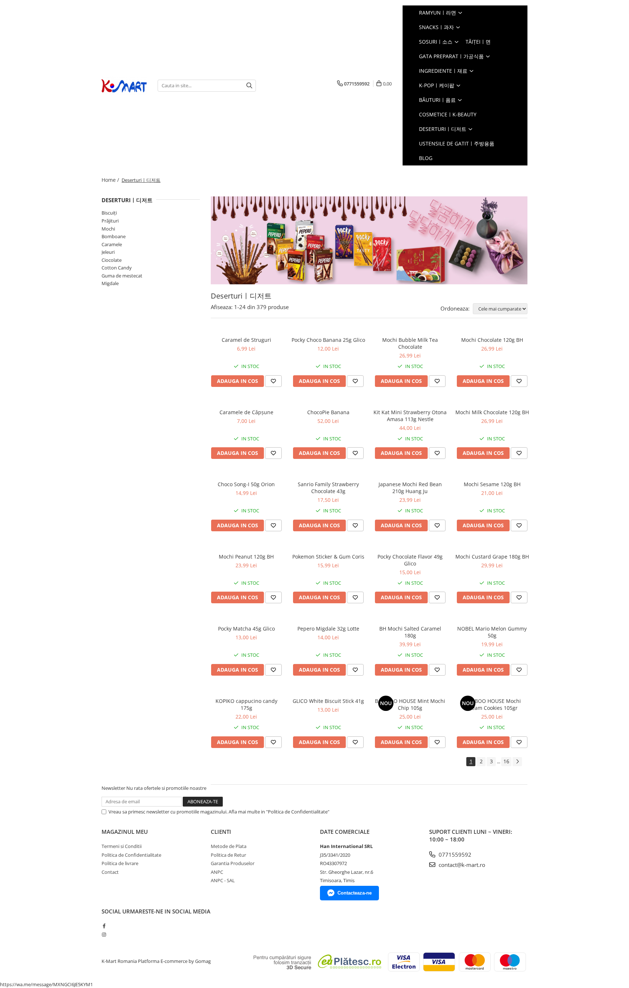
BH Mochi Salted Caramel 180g (410, 632)
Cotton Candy (117, 267)
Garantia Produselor (232, 863)
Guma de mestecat (122, 275)
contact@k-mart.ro (461, 864)
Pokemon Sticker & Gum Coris (328, 556)
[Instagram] (104, 934)
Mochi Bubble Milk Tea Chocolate (410, 343)
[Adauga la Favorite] (273, 381)
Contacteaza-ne (354, 893)
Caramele (112, 244)
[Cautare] (249, 86)
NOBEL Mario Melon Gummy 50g (492, 632)
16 (506, 761)
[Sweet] (369, 240)
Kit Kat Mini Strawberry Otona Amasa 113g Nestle (410, 416)
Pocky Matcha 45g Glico (246, 628)
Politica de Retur (228, 855)
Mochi (108, 228)
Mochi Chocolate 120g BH (492, 339)
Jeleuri (108, 252)
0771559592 (454, 854)
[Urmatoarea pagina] (517, 761)
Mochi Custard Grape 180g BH (492, 556)
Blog (425, 158)
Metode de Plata (228, 846)
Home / (111, 179)
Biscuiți (109, 212)
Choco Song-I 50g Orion (246, 484)
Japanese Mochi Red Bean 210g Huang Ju (410, 488)
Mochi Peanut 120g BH (246, 556)
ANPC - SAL (223, 880)
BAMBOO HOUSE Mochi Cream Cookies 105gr (492, 704)
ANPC (217, 872)
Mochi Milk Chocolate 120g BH (492, 412)
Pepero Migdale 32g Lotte (328, 628)
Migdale (110, 283)
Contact (110, 872)
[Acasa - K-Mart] (124, 85)
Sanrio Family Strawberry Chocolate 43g (328, 488)
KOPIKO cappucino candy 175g (246, 704)
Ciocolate (112, 260)
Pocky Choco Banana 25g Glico (328, 339)
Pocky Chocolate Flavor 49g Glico (410, 560)
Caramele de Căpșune (246, 412)
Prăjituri (110, 220)
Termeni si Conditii (122, 846)
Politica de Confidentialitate (131, 855)
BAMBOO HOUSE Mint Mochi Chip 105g (410, 704)
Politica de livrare (120, 863)
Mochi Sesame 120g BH (492, 484)
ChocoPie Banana (328, 412)
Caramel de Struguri (246, 339)
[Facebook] (104, 926)
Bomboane (114, 236)
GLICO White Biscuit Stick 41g (328, 700)
